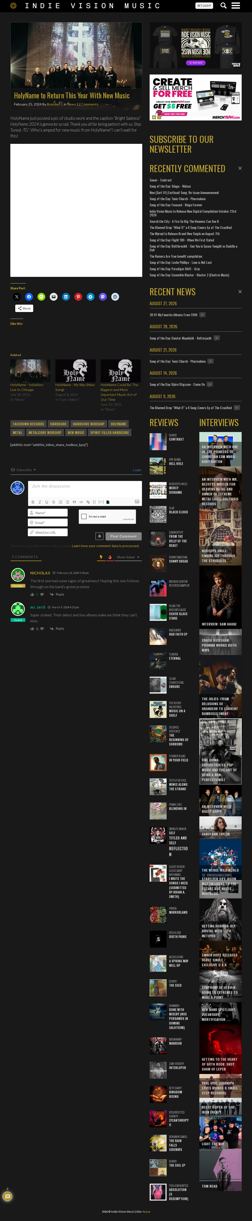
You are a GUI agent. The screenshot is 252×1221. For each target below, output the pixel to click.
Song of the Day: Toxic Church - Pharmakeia (177, 198)
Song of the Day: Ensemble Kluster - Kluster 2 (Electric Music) (189, 274)
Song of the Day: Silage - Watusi (170, 186)
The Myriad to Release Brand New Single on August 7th (185, 233)
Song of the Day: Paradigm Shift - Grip (175, 268)
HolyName (118, 423)
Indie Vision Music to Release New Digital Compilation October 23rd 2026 (193, 212)
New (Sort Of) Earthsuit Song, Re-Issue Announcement (184, 192)
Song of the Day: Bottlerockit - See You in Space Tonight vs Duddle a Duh (193, 247)
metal (17, 432)
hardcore (58, 423)
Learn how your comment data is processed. (105, 546)
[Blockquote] (74, 502)
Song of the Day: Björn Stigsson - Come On (177, 384)
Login (137, 470)
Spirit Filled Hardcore (109, 432)
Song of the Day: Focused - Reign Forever (176, 204)
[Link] (88, 502)
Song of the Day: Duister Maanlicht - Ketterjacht (181, 338)
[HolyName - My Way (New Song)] (75, 370)
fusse (146, 1211)
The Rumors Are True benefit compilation (176, 256)
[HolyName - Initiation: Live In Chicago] (30, 370)
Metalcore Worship (45, 432)
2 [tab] (159, 117)
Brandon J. (55, 104)
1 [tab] (154, 117)
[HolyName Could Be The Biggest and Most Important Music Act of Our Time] (121, 370)
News (71, 104)
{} (94, 502)
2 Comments (88, 104)
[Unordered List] (67, 502)
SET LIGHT (204, 5)
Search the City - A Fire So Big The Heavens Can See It (184, 221)
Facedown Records (28, 423)
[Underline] (46, 502)
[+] (101, 502)
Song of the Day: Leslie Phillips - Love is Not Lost (181, 262)
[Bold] (33, 502)
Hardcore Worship (89, 423)
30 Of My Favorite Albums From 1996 (173, 314)
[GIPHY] (108, 502)
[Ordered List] (60, 502)
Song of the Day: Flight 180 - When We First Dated (182, 239)
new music (76, 432)
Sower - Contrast (161, 179)
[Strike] (53, 502)
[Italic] (39, 502)
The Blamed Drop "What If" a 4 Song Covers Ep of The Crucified (191, 227)
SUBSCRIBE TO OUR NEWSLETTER (182, 143)
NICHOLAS (40, 573)
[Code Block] (81, 502)
